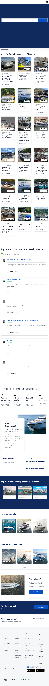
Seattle (40, 646)
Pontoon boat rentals (29, 645)
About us (6, 633)
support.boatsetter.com (38, 621)
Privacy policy (22, 683)
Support (6, 652)
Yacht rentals (27, 643)
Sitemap (34, 683)
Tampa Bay (41, 644)
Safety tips (17, 657)
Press (5, 648)
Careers (6, 650)
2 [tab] (24, 567)
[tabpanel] (9, 492)
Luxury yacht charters (29, 640)
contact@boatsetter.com (38, 618)
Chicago (40, 649)
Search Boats (41, 607)
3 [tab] (25, 567)
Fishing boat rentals (29, 638)
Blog (16, 648)
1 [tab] (23, 567)
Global (40, 663)
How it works (7, 636)
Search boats (17, 633)
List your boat (17, 636)
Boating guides (18, 655)
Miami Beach (41, 637)
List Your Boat (35, 591)
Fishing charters (28, 636)
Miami (40, 634)
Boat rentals (27, 633)
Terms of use (29, 683)
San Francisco (41, 661)
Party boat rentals (28, 648)
